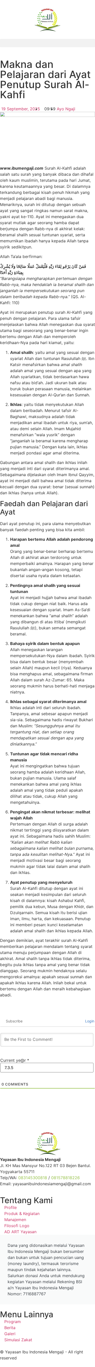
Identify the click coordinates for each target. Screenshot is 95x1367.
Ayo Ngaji (66, 108)
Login (89, 1021)
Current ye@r (14, 1060)
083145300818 (32, 1177)
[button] (47, 43)
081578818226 (65, 1177)
